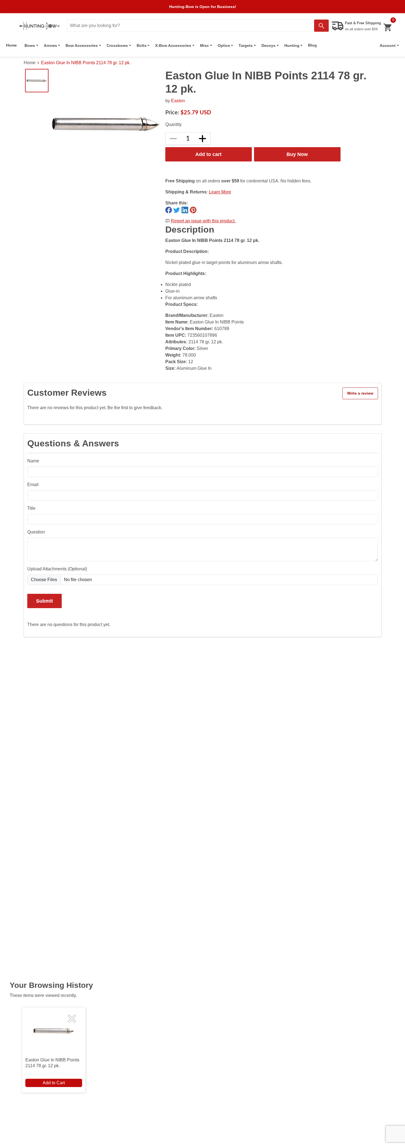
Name (33, 461)
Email (33, 484)
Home (11, 45)
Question (36, 532)
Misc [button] (204, 45)
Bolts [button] (142, 45)
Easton (178, 100)
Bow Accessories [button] (82, 45)
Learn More (220, 192)
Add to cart (208, 154)
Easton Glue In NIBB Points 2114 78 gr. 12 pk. (86, 62)
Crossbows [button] (117, 45)
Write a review (360, 393)
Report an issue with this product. (203, 221)
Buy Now (297, 154)
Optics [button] (224, 45)
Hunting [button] (291, 45)
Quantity (173, 124)
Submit (44, 601)
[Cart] (387, 27)
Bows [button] (30, 45)
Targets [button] (246, 45)
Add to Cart (54, 1082)
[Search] (321, 26)
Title (31, 508)
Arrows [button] (50, 45)
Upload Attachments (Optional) (57, 569)
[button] (389, 45)
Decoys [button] (268, 45)
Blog (312, 45)
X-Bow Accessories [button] (173, 45)
